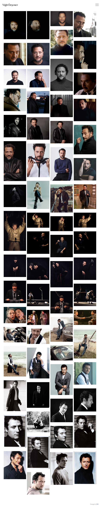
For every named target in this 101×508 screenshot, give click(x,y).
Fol (97, 504)
